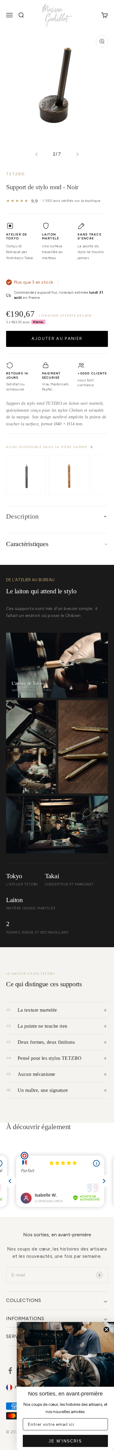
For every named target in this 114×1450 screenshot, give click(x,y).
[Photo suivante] (77, 154)
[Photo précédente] (36, 154)
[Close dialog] (106, 1329)
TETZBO (15, 174)
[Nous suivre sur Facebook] (10, 1370)
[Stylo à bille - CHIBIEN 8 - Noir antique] (26, 475)
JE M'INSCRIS (65, 1441)
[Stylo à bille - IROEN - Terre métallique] (69, 475)
